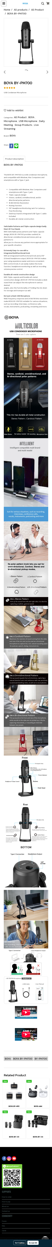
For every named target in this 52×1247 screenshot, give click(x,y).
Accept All (33, 1243)
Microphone (11, 121)
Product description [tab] (14, 158)
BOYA (31, 117)
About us (5, 1206)
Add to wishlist (14, 110)
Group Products (24, 125)
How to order (6, 1197)
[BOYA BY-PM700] (26, 42)
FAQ (3, 1226)
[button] (41, 3)
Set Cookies (19, 1243)
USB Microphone (28, 121)
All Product (20, 117)
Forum (4, 1221)
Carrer (4, 1231)
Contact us (6, 1211)
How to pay (6, 1202)
